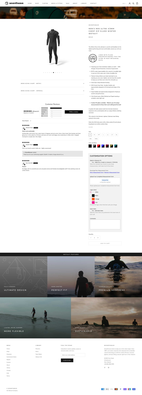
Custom (45, 3)
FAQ (8, 373)
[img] (25, 125)
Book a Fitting (57, 3)
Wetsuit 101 (39, 357)
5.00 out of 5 (35, 111)
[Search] (133, 3)
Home (30, 3)
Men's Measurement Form (96, 172)
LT (112, 135)
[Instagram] (108, 367)
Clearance (9, 354)
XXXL (96, 139)
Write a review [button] (73, 112)
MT (99, 135)
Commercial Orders (11, 357)
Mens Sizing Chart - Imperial (32, 90)
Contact (93, 3)
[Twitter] (96, 126)
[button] (44, 108)
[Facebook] (94, 126)
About (75, 3)
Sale (67, 3)
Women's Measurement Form (111, 172)
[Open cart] (137, 3)
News (37, 351)
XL (116, 135)
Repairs (8, 359)
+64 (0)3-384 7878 (109, 364)
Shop (37, 3)
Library (84, 3)
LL (107, 135)
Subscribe (67, 360)
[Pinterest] (98, 126)
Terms (8, 376)
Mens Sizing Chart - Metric (31, 83)
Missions (38, 349)
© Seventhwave (12, 388)
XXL (91, 139)
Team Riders (39, 354)
